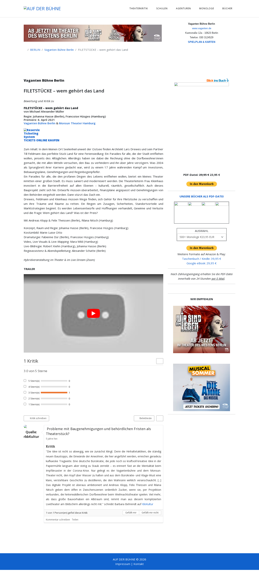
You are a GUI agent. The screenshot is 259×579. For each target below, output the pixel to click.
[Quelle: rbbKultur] (33, 426)
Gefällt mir (131, 512)
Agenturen (183, 8)
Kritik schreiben (37, 418)
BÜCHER (227, 8)
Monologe (206, 8)
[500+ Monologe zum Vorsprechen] (201, 125)
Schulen (162, 8)
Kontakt (138, 564)
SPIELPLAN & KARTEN (201, 42)
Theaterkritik (139, 8)
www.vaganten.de (201, 28)
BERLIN (35, 50)
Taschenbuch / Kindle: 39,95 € (201, 259)
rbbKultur (147, 504)
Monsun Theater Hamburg (77, 123)
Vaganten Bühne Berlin (59, 50)
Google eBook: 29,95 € (202, 263)
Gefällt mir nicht (150, 512)
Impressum (122, 564)
